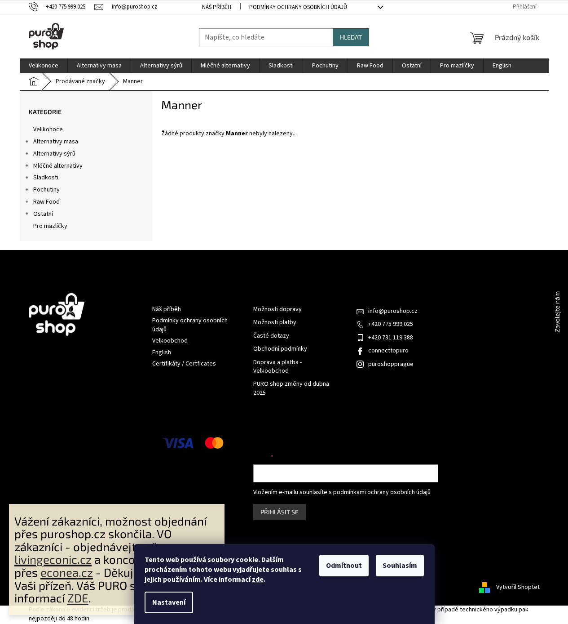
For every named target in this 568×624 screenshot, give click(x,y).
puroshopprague (391, 364)
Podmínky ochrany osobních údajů (298, 7)
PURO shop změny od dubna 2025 (291, 388)
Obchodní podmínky (280, 349)
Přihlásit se (279, 512)
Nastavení (168, 602)
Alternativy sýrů (54, 153)
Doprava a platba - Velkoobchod (277, 366)
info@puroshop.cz (393, 311)
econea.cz (66, 572)
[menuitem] (43, 65)
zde (258, 579)
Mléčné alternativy (58, 165)
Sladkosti (45, 177)
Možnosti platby (274, 322)
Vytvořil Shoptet (518, 587)
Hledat (351, 37)
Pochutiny (46, 189)
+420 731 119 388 (390, 337)
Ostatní (43, 213)
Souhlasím (400, 566)
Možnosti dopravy (277, 309)
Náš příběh (216, 7)
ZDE (77, 598)
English (161, 352)
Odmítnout (344, 566)
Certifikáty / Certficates (184, 363)
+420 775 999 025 (390, 324)
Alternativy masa (55, 141)
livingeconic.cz (53, 559)
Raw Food (46, 201)
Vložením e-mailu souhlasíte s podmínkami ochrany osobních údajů (342, 492)
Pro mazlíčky (50, 226)
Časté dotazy (271, 336)
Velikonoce (48, 129)
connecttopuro (388, 350)
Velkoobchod (170, 340)
